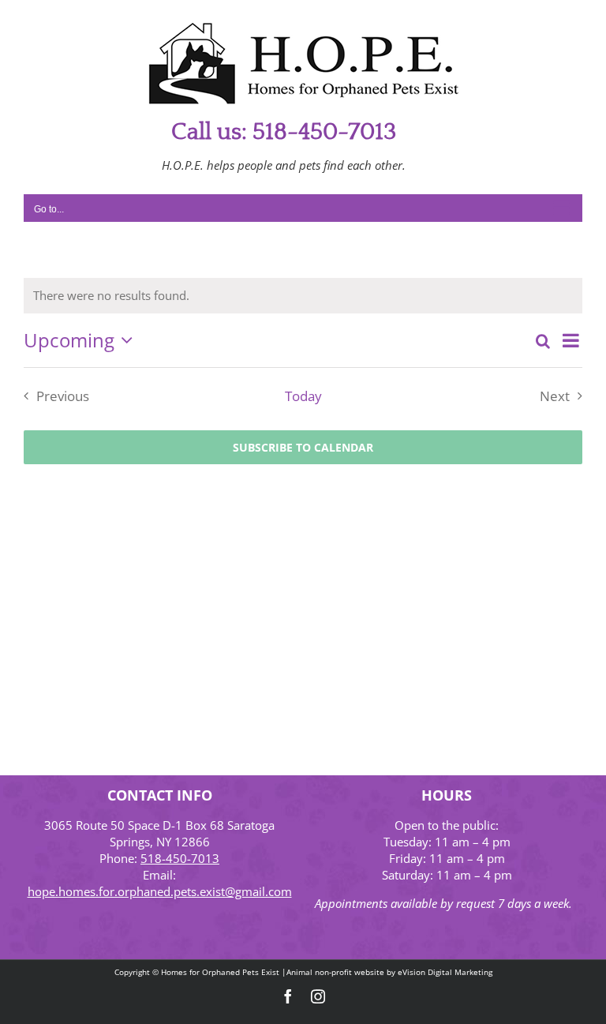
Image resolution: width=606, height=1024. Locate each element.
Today (303, 396)
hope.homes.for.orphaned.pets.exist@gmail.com (160, 891)
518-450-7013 (179, 858)
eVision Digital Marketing (445, 971)
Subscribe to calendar (303, 447)
